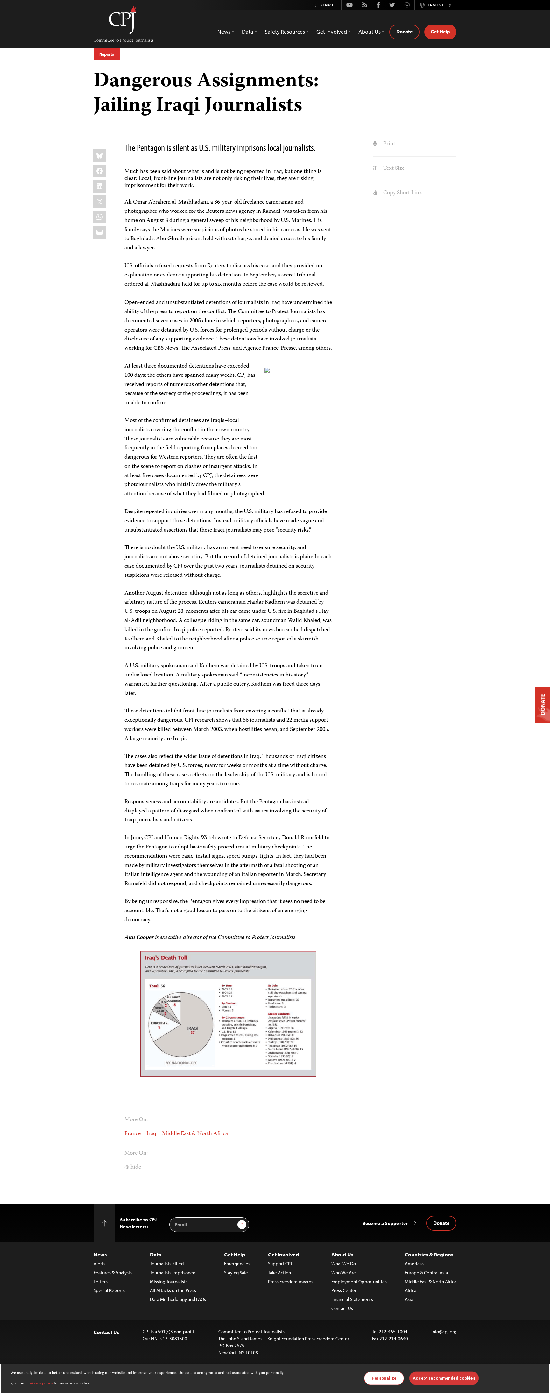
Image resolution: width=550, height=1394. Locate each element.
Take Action (279, 1272)
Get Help (440, 31)
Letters (101, 1281)
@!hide (132, 1167)
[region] (275, 1379)
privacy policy (40, 1383)
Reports (106, 54)
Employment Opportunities (359, 1281)
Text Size (393, 168)
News (100, 1254)
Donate (404, 31)
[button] (449, 5)
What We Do (343, 1264)
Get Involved (283, 1254)
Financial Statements (352, 1299)
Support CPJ (280, 1264)
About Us (342, 1254)
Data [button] (247, 31)
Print (388, 144)
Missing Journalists (168, 1281)
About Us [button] (369, 31)
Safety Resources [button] (285, 31)
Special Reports (109, 1290)
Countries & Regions (429, 1254)
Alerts (99, 1264)
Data (155, 1254)
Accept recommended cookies (444, 1378)
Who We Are (343, 1272)
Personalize (384, 1378)
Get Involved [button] (331, 31)
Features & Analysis (113, 1272)
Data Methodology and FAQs (178, 1299)
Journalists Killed (167, 1264)
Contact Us (342, 1308)
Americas (414, 1264)
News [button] (223, 31)
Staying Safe (236, 1272)
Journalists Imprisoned (172, 1272)
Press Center (343, 1290)
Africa (410, 1290)
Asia (409, 1299)
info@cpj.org (443, 1331)
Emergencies (237, 1264)
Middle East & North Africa (195, 1134)
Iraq (151, 1134)
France (132, 1134)
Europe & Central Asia (426, 1272)
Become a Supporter (385, 1223)
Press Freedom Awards (290, 1281)
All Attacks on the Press (173, 1290)
